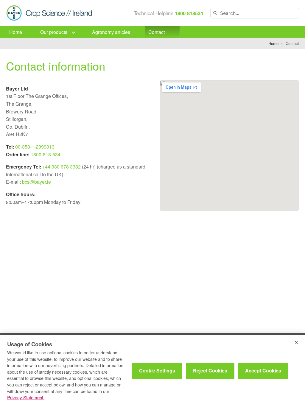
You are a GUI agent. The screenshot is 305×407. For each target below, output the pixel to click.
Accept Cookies (263, 370)
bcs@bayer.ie (36, 181)
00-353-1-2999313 (35, 146)
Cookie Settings (157, 370)
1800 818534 (189, 13)
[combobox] (254, 13)
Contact (156, 32)
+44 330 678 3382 (61, 166)
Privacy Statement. (25, 397)
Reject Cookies (210, 370)
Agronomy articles (111, 32)
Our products (54, 32)
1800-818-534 (45, 154)
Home (15, 32)
